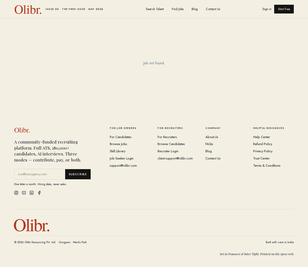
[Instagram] (16, 193)
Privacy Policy (262, 151)
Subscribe (78, 174)
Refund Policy (262, 143)
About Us (211, 137)
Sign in (266, 9)
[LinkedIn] (32, 193)
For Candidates (120, 137)
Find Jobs (178, 9)
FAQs (209, 143)
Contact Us (213, 9)
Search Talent (155, 9)
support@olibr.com (123, 165)
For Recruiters (167, 137)
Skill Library (117, 151)
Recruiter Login (168, 151)
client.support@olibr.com (175, 158)
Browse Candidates (171, 143)
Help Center (261, 137)
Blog (195, 9)
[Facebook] (39, 193)
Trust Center (261, 158)
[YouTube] (24, 193)
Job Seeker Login (121, 158)
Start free (284, 9)
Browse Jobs (118, 143)
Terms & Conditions (266, 165)
